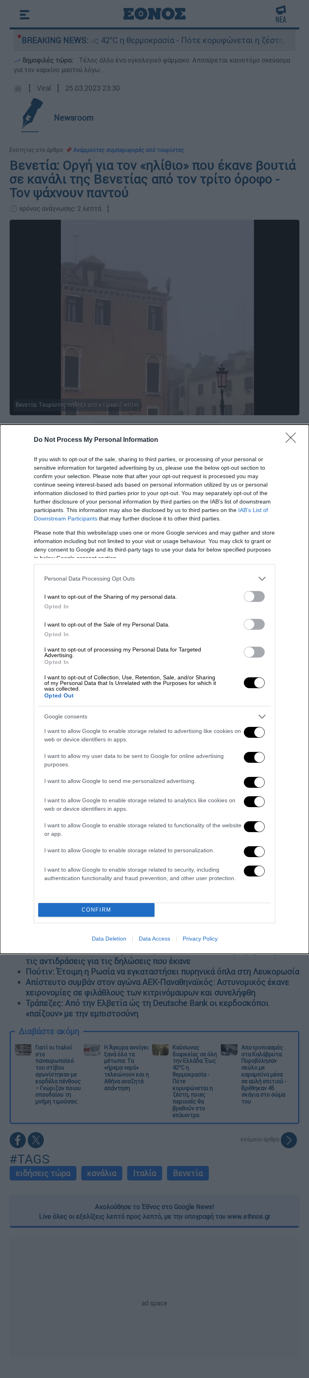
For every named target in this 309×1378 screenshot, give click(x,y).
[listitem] (154, 579)
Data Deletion (109, 938)
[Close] (293, 440)
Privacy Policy (200, 938)
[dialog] (154, 689)
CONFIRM (96, 910)
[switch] (254, 596)
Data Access (154, 938)
